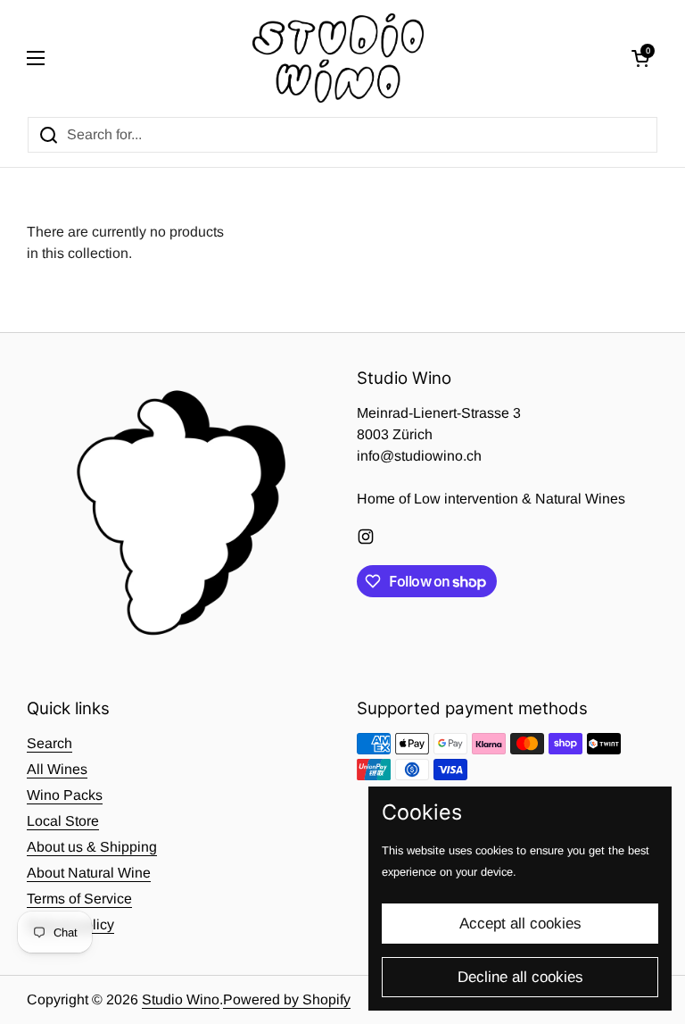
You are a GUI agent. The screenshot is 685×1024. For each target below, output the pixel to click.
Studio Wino (180, 999)
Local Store (63, 820)
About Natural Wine (89, 872)
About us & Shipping (92, 846)
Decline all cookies (520, 977)
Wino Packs (65, 795)
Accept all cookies (520, 923)
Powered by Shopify (287, 999)
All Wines (57, 769)
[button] (640, 58)
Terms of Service (79, 898)
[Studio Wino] (338, 58)
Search (49, 743)
